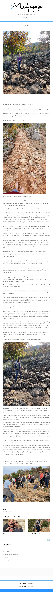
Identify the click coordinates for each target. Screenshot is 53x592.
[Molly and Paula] (14, 525)
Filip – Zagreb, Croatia (8, 551)
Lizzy (4, 548)
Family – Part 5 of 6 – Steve (34, 534)
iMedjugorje (6, 511)
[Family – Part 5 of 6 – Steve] (39, 525)
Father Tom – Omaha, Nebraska (10, 554)
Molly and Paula (7, 534)
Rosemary (5, 557)
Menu (28, 18)
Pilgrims (11, 511)
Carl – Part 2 (6, 560)
